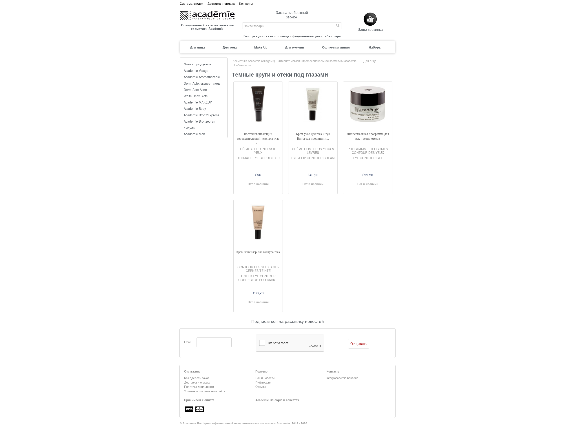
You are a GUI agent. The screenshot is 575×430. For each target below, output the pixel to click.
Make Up (261, 47)
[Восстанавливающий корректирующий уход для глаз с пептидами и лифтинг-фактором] (258, 121)
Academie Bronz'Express (201, 115)
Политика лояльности (199, 387)
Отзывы (260, 387)
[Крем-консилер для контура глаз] (258, 239)
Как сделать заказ (196, 378)
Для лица (197, 47)
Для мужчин (294, 47)
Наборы (375, 47)
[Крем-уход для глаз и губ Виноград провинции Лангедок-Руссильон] (313, 121)
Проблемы (240, 65)
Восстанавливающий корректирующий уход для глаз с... (258, 138)
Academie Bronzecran (199, 121)
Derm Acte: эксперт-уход (202, 83)
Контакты (246, 3)
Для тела (230, 47)
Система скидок (191, 3)
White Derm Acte (196, 96)
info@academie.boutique (342, 378)
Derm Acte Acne (195, 90)
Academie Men (194, 134)
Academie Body (195, 108)
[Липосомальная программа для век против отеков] (368, 121)
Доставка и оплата (221, 3)
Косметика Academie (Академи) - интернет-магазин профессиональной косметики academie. (295, 61)
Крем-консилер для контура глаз (258, 252)
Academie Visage (196, 70)
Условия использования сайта (204, 391)
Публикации (263, 382)
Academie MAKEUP (198, 102)
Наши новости (264, 378)
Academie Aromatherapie (202, 77)
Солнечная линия (336, 47)
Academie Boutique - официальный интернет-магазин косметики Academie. (237, 423)
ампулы (189, 128)
